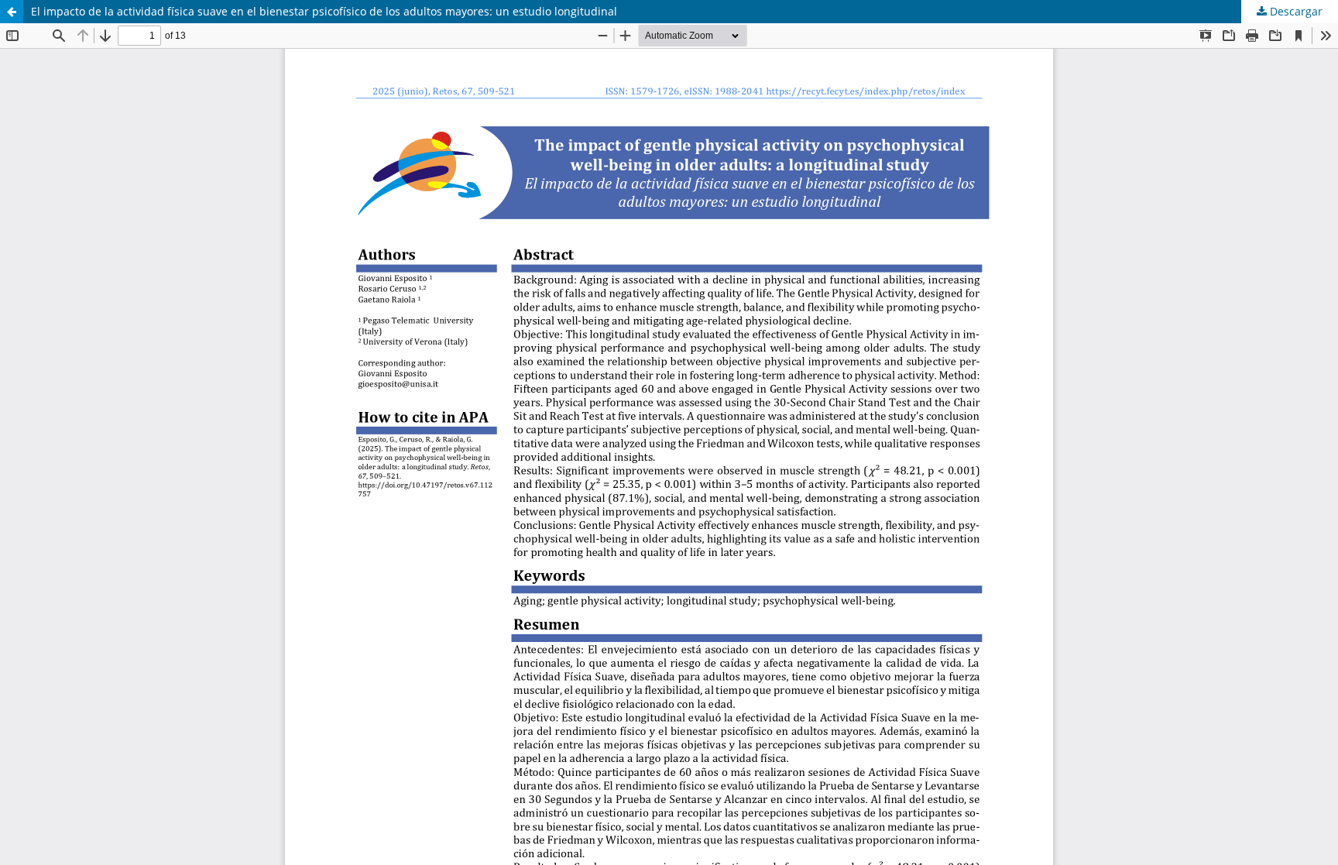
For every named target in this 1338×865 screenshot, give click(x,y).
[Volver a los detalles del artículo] (11, 11)
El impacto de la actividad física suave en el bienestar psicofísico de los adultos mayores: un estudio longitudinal (324, 11)
